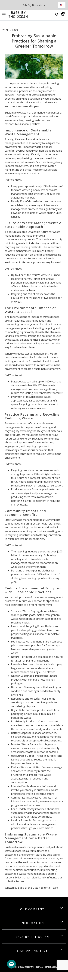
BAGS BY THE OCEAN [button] (32, 937)
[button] (11, 964)
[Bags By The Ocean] (18, 14)
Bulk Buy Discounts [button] (32, 5)
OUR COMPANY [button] (32, 909)
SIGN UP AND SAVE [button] (32, 950)
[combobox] (62, 5)
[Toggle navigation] (4, 15)
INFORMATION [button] (32, 923)
